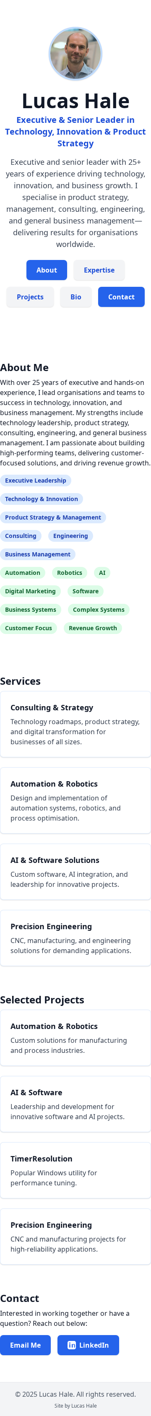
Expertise (99, 270)
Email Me (25, 1345)
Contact (121, 296)
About (46, 270)
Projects (30, 296)
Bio (75, 296)
